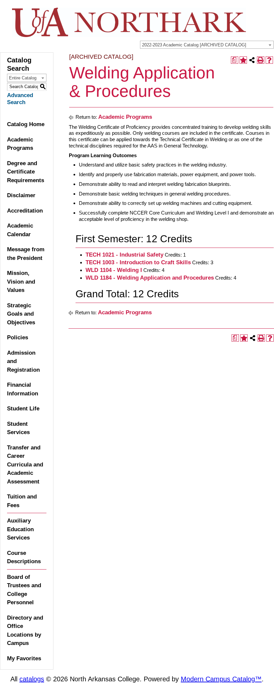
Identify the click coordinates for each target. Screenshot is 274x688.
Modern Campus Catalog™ (221, 679)
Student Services (18, 428)
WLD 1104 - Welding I (114, 270)
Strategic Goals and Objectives (21, 314)
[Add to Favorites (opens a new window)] (243, 60)
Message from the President (25, 253)
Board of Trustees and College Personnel (24, 590)
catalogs (31, 679)
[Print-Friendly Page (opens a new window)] (260, 60)
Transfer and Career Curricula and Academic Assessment (25, 464)
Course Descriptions (24, 557)
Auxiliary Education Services (20, 529)
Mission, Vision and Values (21, 281)
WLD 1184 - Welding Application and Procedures (150, 278)
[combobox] (207, 45)
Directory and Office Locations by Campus (25, 631)
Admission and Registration (23, 361)
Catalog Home (25, 124)
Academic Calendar (20, 230)
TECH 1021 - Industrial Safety (124, 255)
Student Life (23, 408)
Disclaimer (21, 195)
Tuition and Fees (22, 500)
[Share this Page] (252, 60)
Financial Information (22, 389)
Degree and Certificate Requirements (25, 172)
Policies (17, 337)
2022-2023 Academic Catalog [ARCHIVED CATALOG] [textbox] (194, 44)
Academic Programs (20, 143)
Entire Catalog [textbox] (22, 77)
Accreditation (25, 211)
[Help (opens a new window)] (269, 60)
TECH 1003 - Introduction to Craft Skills (138, 262)
